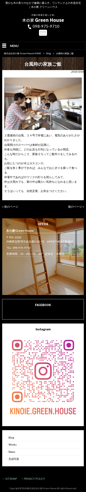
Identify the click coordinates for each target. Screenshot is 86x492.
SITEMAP (11, 478)
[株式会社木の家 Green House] (43, 21)
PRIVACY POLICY (34, 478)
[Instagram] (43, 376)
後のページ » (76, 206)
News (12, 451)
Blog (48, 53)
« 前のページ (10, 206)
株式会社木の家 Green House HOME (22, 53)
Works (13, 444)
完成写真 (14, 458)
